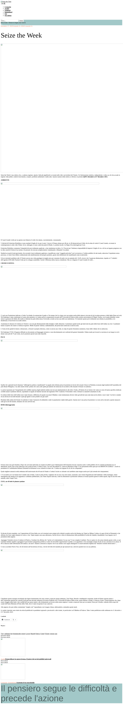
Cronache (8, 7)
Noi (6, 14)
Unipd (42, 633)
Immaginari (8, 12)
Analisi (7, 8)
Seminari (7, 10)
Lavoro (28, 633)
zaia (56, 633)
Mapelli (33, 633)
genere (23, 633)
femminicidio (17, 633)
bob (11, 633)
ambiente (7, 633)
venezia (52, 633)
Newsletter (8, 15)
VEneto (47, 633)
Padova (38, 633)
